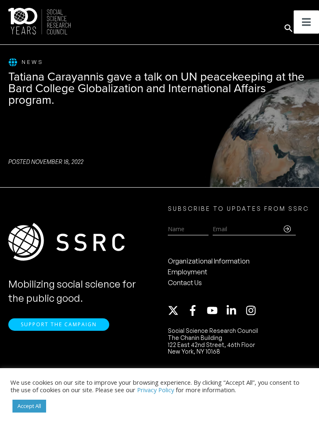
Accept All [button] (29, 406)
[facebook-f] (196, 310)
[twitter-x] (177, 310)
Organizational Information (209, 261)
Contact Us (185, 282)
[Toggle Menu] (306, 22)
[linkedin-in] (235, 310)
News (33, 62)
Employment (187, 272)
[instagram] (252, 310)
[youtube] (216, 310)
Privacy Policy (155, 390)
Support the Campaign (59, 324)
